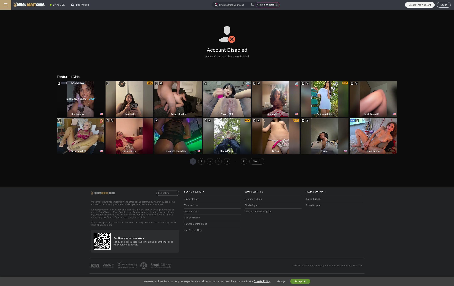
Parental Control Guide (195, 224)
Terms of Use (191, 205)
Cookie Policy (262, 281)
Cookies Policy (192, 217)
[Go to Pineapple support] (144, 265)
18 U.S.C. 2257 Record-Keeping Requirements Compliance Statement (327, 265)
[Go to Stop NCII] (161, 265)
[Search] (252, 4)
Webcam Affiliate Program (258, 211)
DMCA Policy (191, 211)
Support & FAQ (313, 199)
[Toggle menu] (5, 5)
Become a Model (253, 199)
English (165, 193)
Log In (444, 5)
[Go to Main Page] (29, 5)
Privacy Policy (191, 199)
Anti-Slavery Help (193, 230)
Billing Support (313, 205)
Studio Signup (252, 205)
